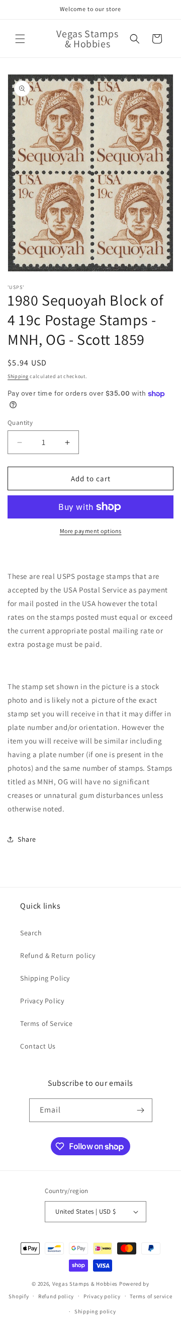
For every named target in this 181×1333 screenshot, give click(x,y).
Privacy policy (102, 1296)
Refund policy (56, 1296)
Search (31, 932)
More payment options (91, 531)
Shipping (18, 376)
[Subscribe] (141, 1110)
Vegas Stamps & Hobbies (85, 1283)
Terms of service (151, 1296)
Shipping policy (95, 1311)
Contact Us (38, 1046)
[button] (20, 39)
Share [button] (27, 839)
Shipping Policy (45, 978)
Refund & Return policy (57, 955)
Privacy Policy (42, 1000)
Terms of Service (46, 1023)
